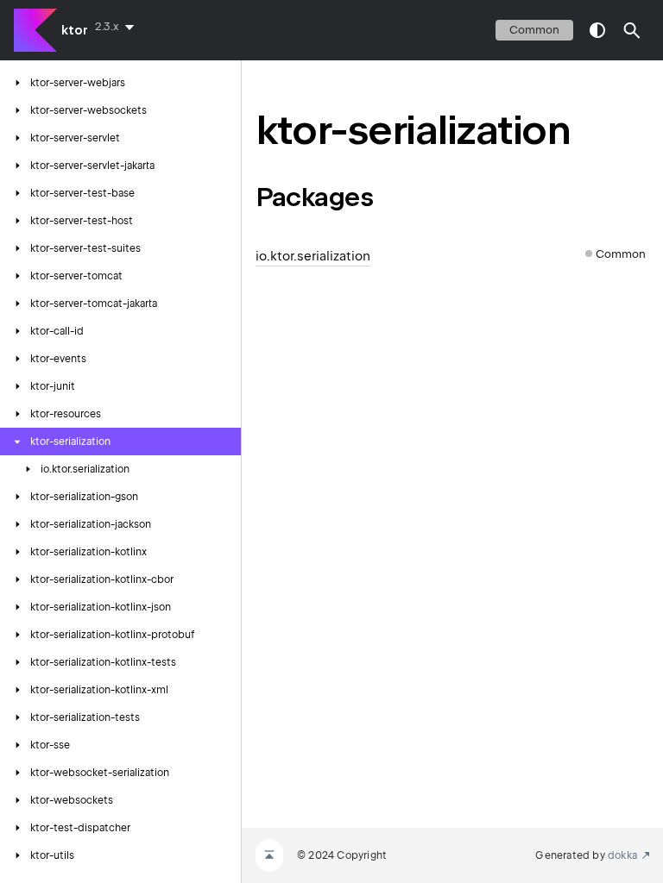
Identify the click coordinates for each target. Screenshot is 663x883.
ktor (74, 30)
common (534, 29)
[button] (632, 30)
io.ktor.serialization (313, 256)
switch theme (597, 30)
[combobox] (118, 27)
